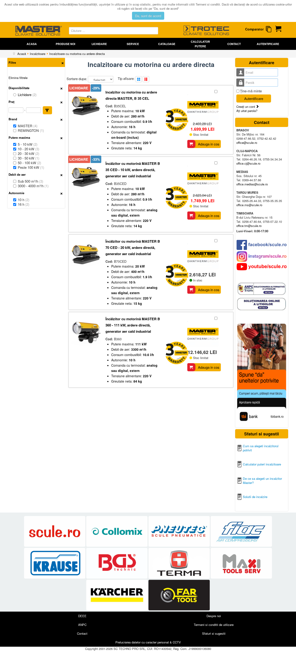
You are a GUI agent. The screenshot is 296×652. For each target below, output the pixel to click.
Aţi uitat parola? (246, 111)
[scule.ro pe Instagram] (261, 256)
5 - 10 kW (27, 144)
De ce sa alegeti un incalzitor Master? (262, 480)
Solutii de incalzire (255, 497)
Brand (13, 119)
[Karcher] (117, 595)
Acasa (32, 44)
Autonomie (16, 193)
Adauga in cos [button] (208, 144)
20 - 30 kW (28, 153)
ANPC (82, 624)
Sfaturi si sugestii (213, 633)
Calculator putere (200, 43)
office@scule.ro (246, 142)
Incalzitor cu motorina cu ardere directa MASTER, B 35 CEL (131, 95)
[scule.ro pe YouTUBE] (261, 266)
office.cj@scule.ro (248, 163)
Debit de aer (17, 174)
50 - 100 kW (29, 162)
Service (133, 44)
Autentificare (268, 44)
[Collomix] (117, 531)
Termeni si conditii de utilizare (214, 624)
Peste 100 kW (31, 167)
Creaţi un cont (246, 106)
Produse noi (65, 44)
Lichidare (99, 44)
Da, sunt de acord (148, 15)
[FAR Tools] (179, 595)
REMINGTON (31, 130)
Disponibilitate (19, 88)
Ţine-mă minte (251, 91)
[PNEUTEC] (179, 531)
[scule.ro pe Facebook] (261, 245)
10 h (23, 199)
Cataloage (166, 44)
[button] (47, 110)
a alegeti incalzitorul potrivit (260, 448)
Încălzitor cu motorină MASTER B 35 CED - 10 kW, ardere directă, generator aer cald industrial (132, 169)
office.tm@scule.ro (249, 225)
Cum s (247, 446)
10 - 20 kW (28, 149)
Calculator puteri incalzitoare (262, 464)
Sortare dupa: (77, 78)
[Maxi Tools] (241, 563)
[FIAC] (241, 531)
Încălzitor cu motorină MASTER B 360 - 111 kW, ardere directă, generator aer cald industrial (132, 325)
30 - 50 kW (28, 158)
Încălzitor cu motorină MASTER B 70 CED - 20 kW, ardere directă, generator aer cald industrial (132, 247)
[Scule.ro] (55, 531)
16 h (23, 204)
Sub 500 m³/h (30, 181)
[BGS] (117, 563)
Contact (234, 44)
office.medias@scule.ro (252, 184)
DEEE (82, 616)
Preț (11, 102)
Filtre (12, 62)
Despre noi (214, 616)
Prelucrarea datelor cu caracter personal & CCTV (148, 642)
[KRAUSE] (55, 563)
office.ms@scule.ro (249, 205)
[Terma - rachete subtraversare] (179, 563)
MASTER (27, 126)
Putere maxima (19, 137)
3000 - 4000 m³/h (33, 186)
